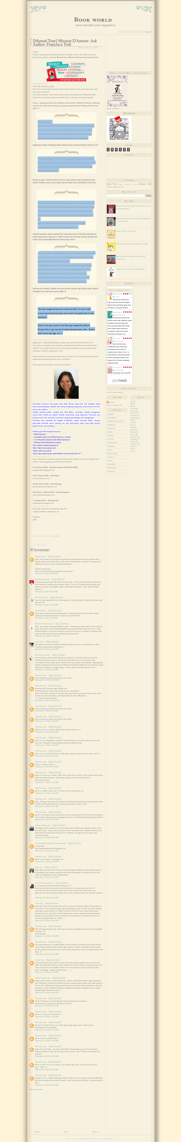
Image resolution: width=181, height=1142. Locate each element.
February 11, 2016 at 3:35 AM (46, 711)
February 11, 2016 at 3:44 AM (46, 782)
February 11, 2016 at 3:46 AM (46, 793)
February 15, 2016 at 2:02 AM (46, 1056)
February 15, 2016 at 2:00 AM (46, 1041)
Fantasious (110, 457)
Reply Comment (54, 556)
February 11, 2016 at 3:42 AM (46, 767)
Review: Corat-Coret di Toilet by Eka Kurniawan (130, 269)
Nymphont (110, 1139)
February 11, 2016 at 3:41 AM (46, 756)
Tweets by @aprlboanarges (115, 392)
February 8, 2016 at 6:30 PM (46, 573)
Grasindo (110, 460)
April (131, 406)
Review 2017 (120, 187)
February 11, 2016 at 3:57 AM (46, 806)
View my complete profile (114, 405)
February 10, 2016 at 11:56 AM (47, 636)
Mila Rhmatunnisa (44, 775)
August (132, 446)
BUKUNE (110, 432)
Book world (93, 19)
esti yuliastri (41, 1038)
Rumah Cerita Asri (42, 624)
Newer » (96, 1132)
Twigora (109, 450)
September (133, 418)
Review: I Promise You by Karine (126, 231)
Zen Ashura (39, 597)
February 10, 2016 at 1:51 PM (46, 649)
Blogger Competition (124, 184)
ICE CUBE (110, 439)
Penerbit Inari (111, 446)
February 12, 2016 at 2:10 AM (46, 861)
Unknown (38, 675)
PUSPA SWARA (111, 468)
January (132, 410)
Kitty (36, 867)
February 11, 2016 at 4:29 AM (46, 819)
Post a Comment (35, 1089)
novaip (37, 960)
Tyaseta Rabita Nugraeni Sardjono (48, 843)
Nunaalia (38, 611)
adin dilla (40, 815)
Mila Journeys (40, 655)
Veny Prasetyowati (42, 883)
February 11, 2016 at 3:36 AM (46, 721)
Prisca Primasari (119, 341)
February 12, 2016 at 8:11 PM (46, 898)
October (132, 441)
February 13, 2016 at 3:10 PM (46, 936)
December (133, 413)
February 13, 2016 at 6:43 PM (46, 954)
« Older (36, 1132)
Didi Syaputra (40, 579)
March (132, 429)
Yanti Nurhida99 (43, 1025)
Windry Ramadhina (120, 315)
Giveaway (134, 184)
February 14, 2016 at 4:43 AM (46, 972)
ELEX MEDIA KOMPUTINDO (115, 421)
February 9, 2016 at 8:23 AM (46, 592)
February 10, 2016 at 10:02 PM (47, 700)
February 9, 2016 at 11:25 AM (46, 605)
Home (66, 1132)
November (133, 415)
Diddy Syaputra (43, 730)
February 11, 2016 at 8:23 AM (46, 837)
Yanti (37, 903)
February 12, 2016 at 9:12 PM (46, 920)
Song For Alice (117, 312)
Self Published (111, 425)
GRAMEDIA (110, 414)
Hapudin (38, 556)
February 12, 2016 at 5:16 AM (46, 877)
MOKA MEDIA (111, 464)
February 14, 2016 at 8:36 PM (46, 993)
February (133, 408)
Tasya (37, 642)
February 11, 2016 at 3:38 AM (46, 732)
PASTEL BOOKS (112, 442)
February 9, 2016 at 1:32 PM (46, 618)
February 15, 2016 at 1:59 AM (46, 1030)
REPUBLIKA (110, 471)
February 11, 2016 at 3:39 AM (46, 745)
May (131, 403)
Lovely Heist (116, 338)
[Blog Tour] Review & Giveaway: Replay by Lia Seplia (132, 244)
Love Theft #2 (117, 367)
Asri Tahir (117, 297)
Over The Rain (117, 294)
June (131, 401)
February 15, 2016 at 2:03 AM (46, 1069)
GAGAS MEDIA (111, 417)
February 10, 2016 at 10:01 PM (47, 680)
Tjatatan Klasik (40, 825)
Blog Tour (41, 545)
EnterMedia (110, 435)
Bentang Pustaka (112, 453)
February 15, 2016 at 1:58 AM (46, 1006)
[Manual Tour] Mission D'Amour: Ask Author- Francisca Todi (65, 42)
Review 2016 (111, 187)
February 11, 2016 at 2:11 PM (46, 851)
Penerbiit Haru (111, 428)
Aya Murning (42, 1049)
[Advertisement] (66, 1110)
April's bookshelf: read (119, 290)
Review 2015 (145, 184)
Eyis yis (39, 791)
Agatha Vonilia (40, 978)
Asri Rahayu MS (43, 754)
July (131, 420)
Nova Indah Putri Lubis (45, 1065)
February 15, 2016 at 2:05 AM (46, 1085)
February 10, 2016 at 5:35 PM (46, 670)
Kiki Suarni (41, 859)
